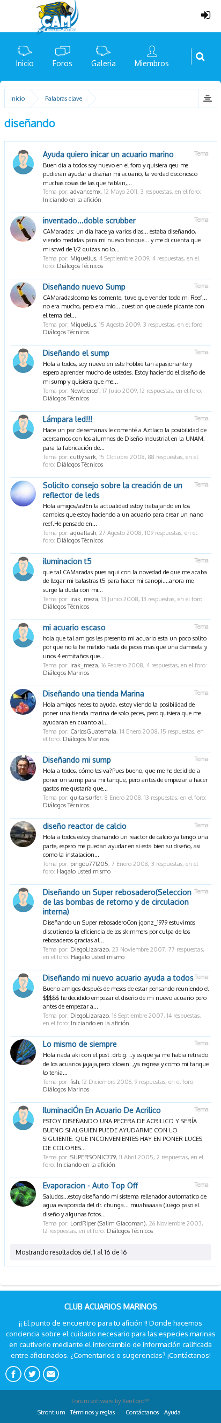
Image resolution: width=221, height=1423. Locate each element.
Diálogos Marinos (66, 673)
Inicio (25, 63)
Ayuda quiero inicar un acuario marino (108, 154)
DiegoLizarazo (89, 949)
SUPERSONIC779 (93, 1157)
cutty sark (83, 457)
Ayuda (172, 1412)
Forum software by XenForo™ (110, 1401)
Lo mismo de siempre (80, 1043)
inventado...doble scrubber (89, 220)
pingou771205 (89, 864)
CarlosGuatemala (93, 731)
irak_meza (84, 599)
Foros (62, 63)
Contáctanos (142, 1412)
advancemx (85, 191)
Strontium (51, 1412)
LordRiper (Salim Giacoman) (108, 1223)
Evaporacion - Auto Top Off (90, 1185)
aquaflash (83, 533)
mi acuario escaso (74, 627)
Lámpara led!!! (67, 419)
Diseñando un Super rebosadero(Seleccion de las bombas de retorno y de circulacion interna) (117, 901)
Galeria (103, 63)
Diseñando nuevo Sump (84, 286)
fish (74, 1082)
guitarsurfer (85, 797)
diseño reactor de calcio (85, 825)
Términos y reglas (92, 1412)
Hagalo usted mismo (83, 871)
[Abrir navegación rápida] (207, 98)
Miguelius (83, 258)
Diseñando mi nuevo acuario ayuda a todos (118, 977)
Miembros (152, 63)
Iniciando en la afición (72, 199)
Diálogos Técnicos (80, 266)
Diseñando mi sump (77, 759)
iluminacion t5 (67, 561)
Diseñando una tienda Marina (93, 693)
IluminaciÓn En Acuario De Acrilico (102, 1110)
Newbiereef (84, 391)
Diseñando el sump (76, 352)
